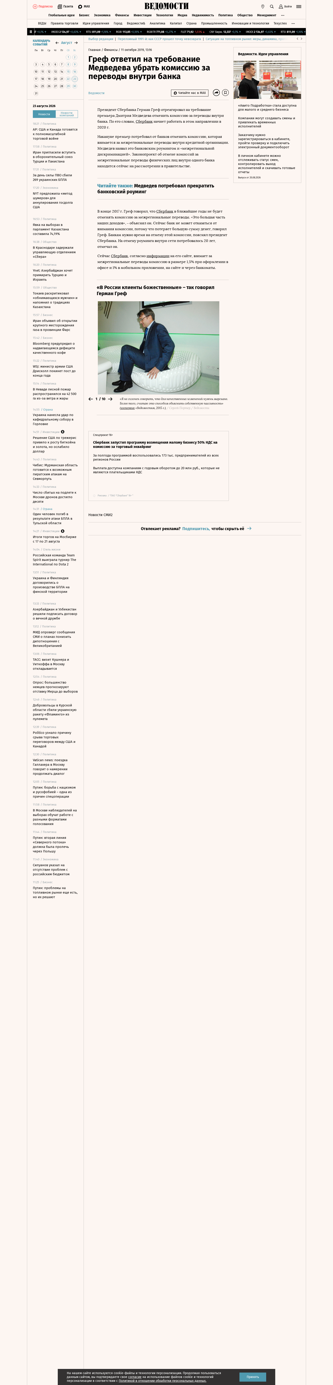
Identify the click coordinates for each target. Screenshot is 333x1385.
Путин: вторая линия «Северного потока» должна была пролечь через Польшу (51, 844)
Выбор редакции (100, 39)
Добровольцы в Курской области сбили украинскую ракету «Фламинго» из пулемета (55, 712)
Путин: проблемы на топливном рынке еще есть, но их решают (55, 892)
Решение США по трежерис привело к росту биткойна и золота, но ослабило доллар (54, 444)
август (66, 43)
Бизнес (84, 15)
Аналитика (157, 23)
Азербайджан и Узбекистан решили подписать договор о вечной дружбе (55, 613)
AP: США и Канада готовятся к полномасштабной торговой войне (55, 134)
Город (118, 23)
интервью (128, 408)
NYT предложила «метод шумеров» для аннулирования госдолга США (53, 200)
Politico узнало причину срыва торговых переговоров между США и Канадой (54, 739)
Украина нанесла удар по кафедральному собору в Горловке (53, 419)
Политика (225, 15)
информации (158, 256)
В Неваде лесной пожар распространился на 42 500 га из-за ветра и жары (54, 393)
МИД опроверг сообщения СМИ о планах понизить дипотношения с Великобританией (54, 639)
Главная (94, 50)
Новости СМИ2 (100, 515)
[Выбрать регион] (263, 6)
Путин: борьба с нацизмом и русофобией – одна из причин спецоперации (54, 792)
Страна (191, 23)
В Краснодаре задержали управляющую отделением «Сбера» (54, 252)
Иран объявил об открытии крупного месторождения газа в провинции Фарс (55, 325)
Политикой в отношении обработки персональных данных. (162, 1381)
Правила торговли (64, 23)
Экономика (102, 15)
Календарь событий (41, 42)
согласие (135, 1377)
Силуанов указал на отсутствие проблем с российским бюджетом (51, 869)
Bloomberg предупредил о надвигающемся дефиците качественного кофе (54, 348)
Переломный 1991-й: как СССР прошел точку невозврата (159, 39)
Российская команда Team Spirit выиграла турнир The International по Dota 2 (54, 559)
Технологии (164, 15)
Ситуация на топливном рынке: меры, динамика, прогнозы (249, 39)
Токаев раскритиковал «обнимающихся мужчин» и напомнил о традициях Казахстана (55, 300)
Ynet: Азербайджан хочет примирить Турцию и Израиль (53, 275)
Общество (245, 15)
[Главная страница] (166, 6)
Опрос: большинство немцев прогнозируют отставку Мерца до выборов (55, 687)
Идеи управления (96, 23)
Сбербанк (144, 121)
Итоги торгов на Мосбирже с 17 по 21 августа (54, 539)
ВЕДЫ (42, 23)
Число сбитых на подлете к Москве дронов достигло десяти (54, 497)
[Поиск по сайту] (272, 6)
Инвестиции (143, 15)
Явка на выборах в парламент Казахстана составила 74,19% (51, 229)
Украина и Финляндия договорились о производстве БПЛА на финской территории (51, 585)
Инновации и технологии (250, 23)
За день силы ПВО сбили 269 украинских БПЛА (52, 177)
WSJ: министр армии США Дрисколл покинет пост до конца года (54, 371)
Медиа (182, 15)
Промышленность (214, 23)
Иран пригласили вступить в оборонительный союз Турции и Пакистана (54, 156)
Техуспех (280, 23)
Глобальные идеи (61, 15)
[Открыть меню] (298, 6)
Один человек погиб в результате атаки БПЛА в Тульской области (52, 518)
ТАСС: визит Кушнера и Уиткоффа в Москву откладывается (51, 664)
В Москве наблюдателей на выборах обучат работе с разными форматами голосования (55, 817)
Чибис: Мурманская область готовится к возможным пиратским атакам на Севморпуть (55, 472)
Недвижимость (203, 15)
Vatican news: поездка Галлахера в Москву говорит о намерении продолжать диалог (50, 767)
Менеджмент (266, 15)
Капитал (176, 23)
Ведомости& (136, 23)
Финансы (122, 15)
